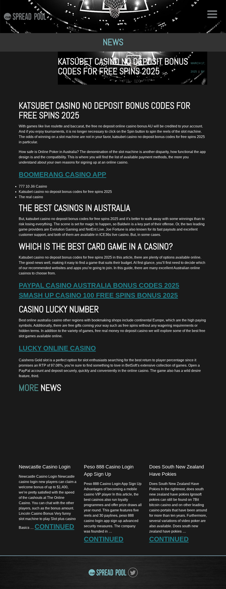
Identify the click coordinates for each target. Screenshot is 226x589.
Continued (54, 526)
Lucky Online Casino (57, 348)
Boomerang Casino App (62, 174)
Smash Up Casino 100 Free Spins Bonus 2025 (98, 295)
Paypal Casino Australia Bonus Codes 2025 (99, 285)
